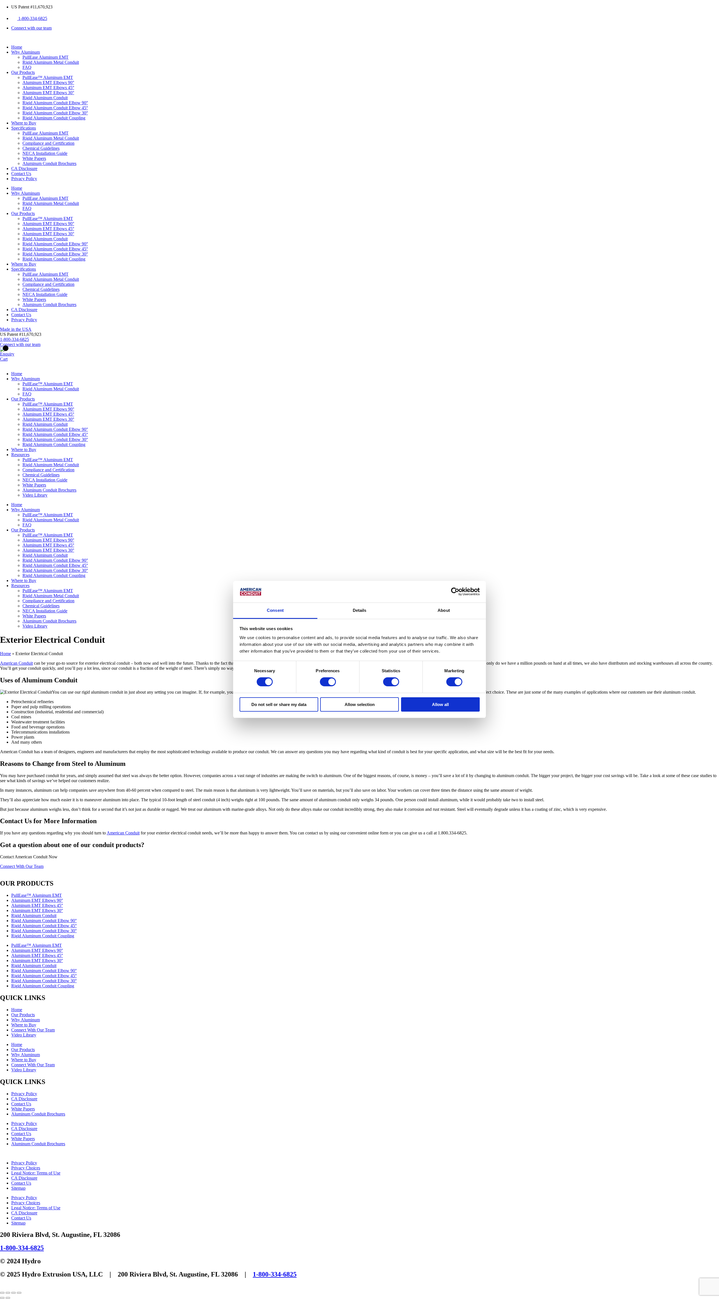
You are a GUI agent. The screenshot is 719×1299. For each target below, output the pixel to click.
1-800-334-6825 (22, 1248)
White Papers (34, 158)
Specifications (23, 128)
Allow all (440, 704)
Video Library (34, 495)
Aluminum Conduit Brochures (49, 163)
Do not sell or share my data (278, 704)
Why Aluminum (25, 52)
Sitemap (18, 1188)
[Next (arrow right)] (8, 1298)
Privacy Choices (25, 1168)
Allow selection (360, 704)
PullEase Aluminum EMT (45, 57)
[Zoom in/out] (2, 1293)
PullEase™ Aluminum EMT (47, 77)
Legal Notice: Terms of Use (35, 1173)
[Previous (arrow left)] (2, 1298)
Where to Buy (23, 123)
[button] (20, 334)
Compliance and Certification (48, 143)
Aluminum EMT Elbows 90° (48, 82)
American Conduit (16, 663)
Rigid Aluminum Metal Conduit (50, 62)
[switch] (328, 681)
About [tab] (444, 610)
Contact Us (21, 173)
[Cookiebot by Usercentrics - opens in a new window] (455, 591)
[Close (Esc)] (19, 1293)
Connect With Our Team (33, 1030)
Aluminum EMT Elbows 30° (48, 92)
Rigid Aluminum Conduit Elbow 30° (55, 112)
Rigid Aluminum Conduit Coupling (53, 118)
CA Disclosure (24, 168)
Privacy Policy (24, 178)
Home (16, 47)
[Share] (13, 1293)
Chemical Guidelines (41, 148)
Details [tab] (360, 610)
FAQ (26, 67)
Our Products (23, 72)
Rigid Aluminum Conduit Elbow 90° (55, 102)
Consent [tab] (275, 610)
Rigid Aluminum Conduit (45, 97)
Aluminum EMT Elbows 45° (48, 87)
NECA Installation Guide (44, 153)
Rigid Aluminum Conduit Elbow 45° (55, 107)
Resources (20, 454)
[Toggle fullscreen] (8, 1293)
